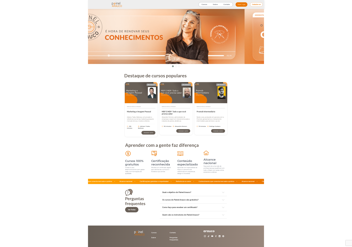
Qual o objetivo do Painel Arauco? (176, 192)
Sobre (215, 4)
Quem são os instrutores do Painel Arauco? (180, 215)
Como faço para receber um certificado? (179, 207)
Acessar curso (148, 132)
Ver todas (132, 210)
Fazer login (241, 4)
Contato (226, 4)
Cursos (204, 4)
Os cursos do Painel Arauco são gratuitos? (180, 200)
